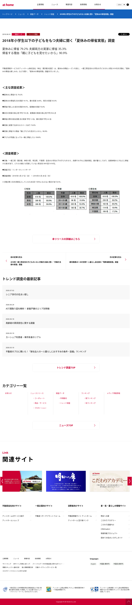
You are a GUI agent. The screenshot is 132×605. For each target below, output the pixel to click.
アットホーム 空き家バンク (78, 520)
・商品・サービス (39, 403)
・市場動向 (63, 398)
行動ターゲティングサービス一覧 (46, 567)
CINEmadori (105, 529)
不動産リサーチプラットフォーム (47, 516)
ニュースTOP (66, 425)
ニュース (54, 4)
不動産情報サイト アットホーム (80, 516)
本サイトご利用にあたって (21, 564)
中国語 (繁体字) (105, 564)
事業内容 (69, 4)
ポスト (125, 34)
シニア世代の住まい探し (26, 294)
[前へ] (2, 481)
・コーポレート (39, 398)
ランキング (85, 393)
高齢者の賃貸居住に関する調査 (27, 323)
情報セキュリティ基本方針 (11, 567)
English (93, 564)
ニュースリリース (37, 393)
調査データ (60, 393)
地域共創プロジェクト (109, 533)
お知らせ (8, 393)
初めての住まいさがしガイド (112, 537)
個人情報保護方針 (27, 567)
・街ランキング (90, 403)
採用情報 (38, 559)
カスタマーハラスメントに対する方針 (15, 571)
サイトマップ (7, 564)
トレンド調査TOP (66, 367)
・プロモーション (39, 408)
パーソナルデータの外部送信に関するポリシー (47, 564)
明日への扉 (105, 516)
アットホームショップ (10, 520)
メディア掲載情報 (113, 393)
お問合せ (97, 4)
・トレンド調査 (64, 403)
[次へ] (130, 481)
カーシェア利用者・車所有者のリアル (25, 337)
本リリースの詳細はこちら (66, 239)
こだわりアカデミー (108, 520)
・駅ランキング (90, 398)
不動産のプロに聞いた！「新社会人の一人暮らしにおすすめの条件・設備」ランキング (46, 351)
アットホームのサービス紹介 (13, 516)
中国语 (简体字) (118, 564)
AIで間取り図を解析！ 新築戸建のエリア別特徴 (28, 308)
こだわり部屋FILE (107, 524)
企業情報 (40, 4)
